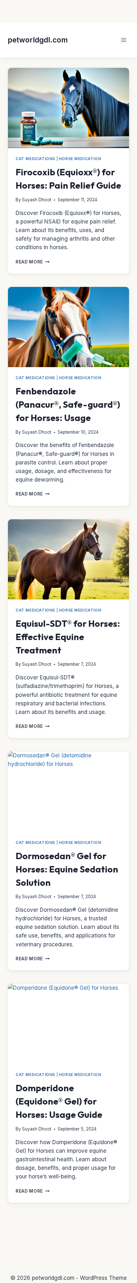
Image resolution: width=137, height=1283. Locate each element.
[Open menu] (123, 40)
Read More (33, 261)
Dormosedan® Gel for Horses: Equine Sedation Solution (67, 869)
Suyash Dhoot (36, 199)
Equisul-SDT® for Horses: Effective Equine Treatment (68, 637)
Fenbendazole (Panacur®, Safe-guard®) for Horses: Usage (68, 404)
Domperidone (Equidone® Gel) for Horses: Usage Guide (59, 1101)
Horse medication (80, 158)
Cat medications (35, 158)
